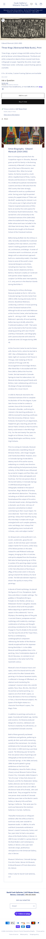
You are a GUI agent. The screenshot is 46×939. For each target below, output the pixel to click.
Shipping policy (34, 934)
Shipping (4, 84)
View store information (12, 115)
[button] (4, 4)
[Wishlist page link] (31, 4)
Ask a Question (8, 80)
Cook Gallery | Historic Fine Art (14, 931)
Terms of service (13, 934)
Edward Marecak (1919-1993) (12, 43)
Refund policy (24, 934)
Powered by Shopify (29, 931)
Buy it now (23, 102)
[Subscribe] (33, 906)
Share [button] (6, 119)
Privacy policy (40, 931)
